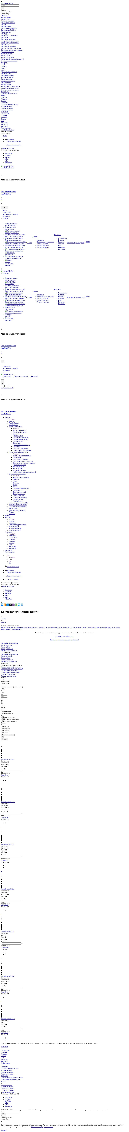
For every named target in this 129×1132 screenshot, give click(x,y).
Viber (6, 159)
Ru (10, 561)
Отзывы (3, 1056)
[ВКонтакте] (2, 605)
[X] (10, 605)
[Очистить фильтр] (2, 737)
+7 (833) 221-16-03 (7, 130)
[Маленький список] (1, 679)
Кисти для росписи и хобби (77, 627)
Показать (4, 739)
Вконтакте (8, 153)
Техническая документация (10, 1079)
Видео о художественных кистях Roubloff (64, 640)
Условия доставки (7, 1072)
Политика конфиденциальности (12, 1077)
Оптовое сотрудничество (9, 1068)
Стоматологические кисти (96, 627)
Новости (4, 1052)
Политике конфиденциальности (42, 1127)
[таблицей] (5, 678)
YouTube (8, 157)
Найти (3, 1114)
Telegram (8, 155)
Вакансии (4, 1059)
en (1, 199)
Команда (4, 1054)
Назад (13, 419)
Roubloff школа (6, 627)
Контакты (4, 1061)
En (10, 563)
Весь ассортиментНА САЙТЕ (8, 193)
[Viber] (13, 605)
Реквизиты (4, 1076)
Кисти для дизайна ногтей (22, 456)
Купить (11, 521)
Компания (12, 535)
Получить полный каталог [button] (64, 636)
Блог (2, 1057)
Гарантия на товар (7, 1074)
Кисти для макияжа (19, 430)
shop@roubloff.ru (8, 148)
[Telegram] (22, 605)
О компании (5, 1050)
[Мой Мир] (7, 605)
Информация (5, 1063)
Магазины (4, 1067)
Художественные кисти (21, 477)
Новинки (18, 629)
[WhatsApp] (16, 605)
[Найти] (2, 8)
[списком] (3, 678)
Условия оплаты (6, 1070)
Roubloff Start (15, 627)
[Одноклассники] (5, 605)
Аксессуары (109, 627)
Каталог (11, 421)
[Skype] (19, 605)
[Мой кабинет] (2, 364)
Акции (12, 629)
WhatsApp (8, 163)
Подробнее (4, 775)
